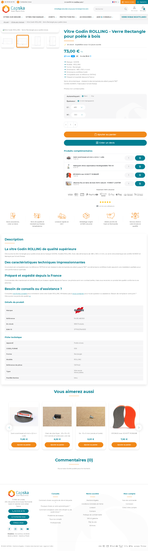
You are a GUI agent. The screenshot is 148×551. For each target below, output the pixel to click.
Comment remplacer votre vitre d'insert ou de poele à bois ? (55, 511)
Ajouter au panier (106, 134)
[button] (134, 9)
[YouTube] (27, 529)
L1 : (68, 107)
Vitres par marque (35, 17)
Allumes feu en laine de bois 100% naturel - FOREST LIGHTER (97, 183)
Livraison (93, 507)
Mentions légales (92, 500)
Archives (92, 525)
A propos (92, 511)
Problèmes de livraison (55, 516)
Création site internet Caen (34, 546)
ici (30, 296)
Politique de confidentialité (92, 515)
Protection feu (67, 17)
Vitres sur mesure (12, 17)
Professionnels (55, 523)
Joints (51, 17)
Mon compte (129, 494)
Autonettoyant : (73, 96)
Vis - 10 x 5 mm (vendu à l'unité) (91, 433)
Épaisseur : (71, 101)
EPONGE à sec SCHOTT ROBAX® (86, 174)
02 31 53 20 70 (19, 511)
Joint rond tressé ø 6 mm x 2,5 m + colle (88, 157)
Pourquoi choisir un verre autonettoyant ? (55, 506)
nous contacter (78, 294)
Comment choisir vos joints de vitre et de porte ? (55, 501)
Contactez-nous (19, 517)
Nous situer (19, 523)
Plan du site (92, 522)
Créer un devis (107, 143)
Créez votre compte (129, 507)
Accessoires (86, 17)
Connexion (129, 504)
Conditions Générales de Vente (92, 504)
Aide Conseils (104, 17)
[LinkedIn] (21, 529)
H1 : (68, 115)
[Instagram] (15, 529)
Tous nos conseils (55, 519)
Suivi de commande (129, 500)
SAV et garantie (92, 518)
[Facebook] (9, 529)
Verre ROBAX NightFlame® (134, 17)
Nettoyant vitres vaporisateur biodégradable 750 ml (93, 166)
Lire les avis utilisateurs (106, 206)
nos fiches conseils (20, 294)
